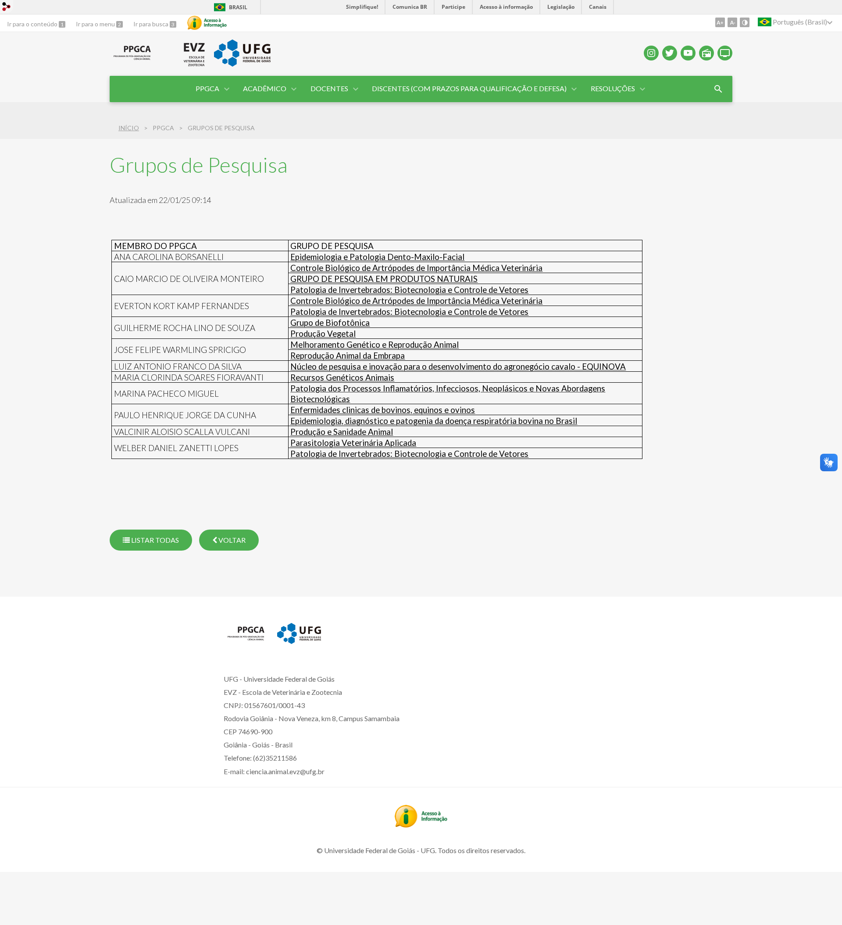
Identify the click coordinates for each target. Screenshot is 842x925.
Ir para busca (151, 24)
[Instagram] (651, 53)
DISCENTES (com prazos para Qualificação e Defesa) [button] (469, 88)
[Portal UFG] (242, 63)
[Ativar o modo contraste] (744, 22)
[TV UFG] (724, 53)
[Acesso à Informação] (207, 22)
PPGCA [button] (207, 88)
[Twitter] (669, 53)
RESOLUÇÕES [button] (613, 88)
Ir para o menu (96, 24)
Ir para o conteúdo (33, 24)
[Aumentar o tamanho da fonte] (720, 22)
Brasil (238, 7)
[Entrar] (6, 7)
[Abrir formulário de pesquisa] (718, 89)
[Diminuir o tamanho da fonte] (732, 22)
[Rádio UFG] (706, 53)
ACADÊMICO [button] (264, 88)
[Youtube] (688, 53)
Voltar (231, 540)
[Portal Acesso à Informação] (421, 824)
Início (128, 128)
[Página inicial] (132, 60)
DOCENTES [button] (329, 88)
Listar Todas (154, 540)
